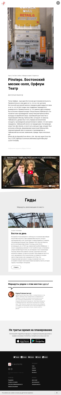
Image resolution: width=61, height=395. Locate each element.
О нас (33, 365)
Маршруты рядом (26, 75)
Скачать (34, 368)
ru (22, 95)
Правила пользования (13, 386)
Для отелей (34, 380)
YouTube (14, 75)
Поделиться (36, 75)
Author (19, 75)
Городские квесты (36, 384)
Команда (34, 370)
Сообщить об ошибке (13, 382)
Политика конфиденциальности (15, 384)
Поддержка (10, 380)
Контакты (34, 372)
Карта (10, 75)
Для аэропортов (35, 382)
